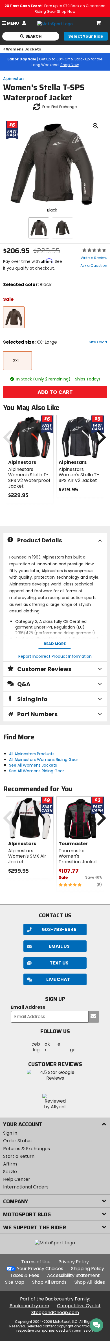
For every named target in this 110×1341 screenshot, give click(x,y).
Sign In (10, 1133)
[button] (55, 979)
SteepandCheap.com (55, 1312)
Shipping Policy (87, 1268)
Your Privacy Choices (40, 1268)
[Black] (38, 227)
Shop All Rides (89, 1282)
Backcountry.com (29, 1305)
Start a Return (18, 1156)
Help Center (16, 1179)
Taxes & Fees (24, 1275)
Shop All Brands (49, 1282)
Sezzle (10, 1171)
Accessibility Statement (73, 1275)
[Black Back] (62, 227)
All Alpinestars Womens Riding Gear (43, 759)
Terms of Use (35, 1261)
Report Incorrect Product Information (55, 656)
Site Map (14, 1282)
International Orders (26, 1187)
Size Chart (98, 342)
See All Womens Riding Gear (36, 771)
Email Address (28, 1007)
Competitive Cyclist (79, 1305)
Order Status (17, 1140)
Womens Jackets (23, 49)
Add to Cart (55, 391)
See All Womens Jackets (33, 765)
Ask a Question (93, 265)
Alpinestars (14, 78)
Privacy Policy (73, 1261)
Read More (54, 643)
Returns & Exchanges (26, 1148)
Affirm (10, 1164)
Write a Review (94, 257)
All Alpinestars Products (31, 754)
